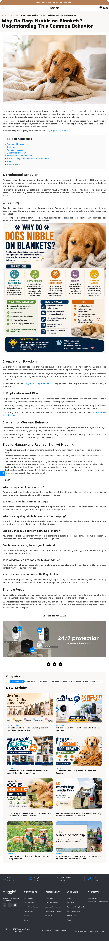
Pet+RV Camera (29, 903)
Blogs (4, 15)
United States (46, 930)
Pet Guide (70, 903)
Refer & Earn (49, 898)
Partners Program (51, 903)
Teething (11, 147)
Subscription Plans (73, 911)
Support (69, 920)
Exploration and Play (16, 152)
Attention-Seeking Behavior (19, 155)
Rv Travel (43, 681)
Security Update (80, 931)
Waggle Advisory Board (75, 907)
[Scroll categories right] (101, 681)
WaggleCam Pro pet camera (37, 383)
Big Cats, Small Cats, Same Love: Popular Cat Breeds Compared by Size (27, 729)
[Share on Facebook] (48, 664)
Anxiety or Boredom (16, 150)
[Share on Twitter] (54, 664)
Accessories (28, 915)
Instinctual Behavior (16, 144)
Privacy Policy (93, 931)
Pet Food (55, 681)
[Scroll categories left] (7, 681)
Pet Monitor (28, 898)
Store (26, 920)
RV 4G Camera (29, 911)
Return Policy (71, 915)
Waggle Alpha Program (53, 911)
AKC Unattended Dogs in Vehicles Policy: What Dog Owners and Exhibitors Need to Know (78, 814)
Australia (64, 930)
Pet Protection (82, 681)
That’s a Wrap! (13, 164)
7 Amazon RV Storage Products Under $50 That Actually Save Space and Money (28, 772)
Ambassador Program (53, 907)
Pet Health (67, 681)
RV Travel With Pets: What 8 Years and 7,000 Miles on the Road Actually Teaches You (78, 857)
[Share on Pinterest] (60, 664)
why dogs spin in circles (57, 130)
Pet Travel (31, 681)
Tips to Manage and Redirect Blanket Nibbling (28, 158)
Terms (103, 931)
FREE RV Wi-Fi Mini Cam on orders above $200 (54, 2)
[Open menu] (3, 8)
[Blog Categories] (2, 473)
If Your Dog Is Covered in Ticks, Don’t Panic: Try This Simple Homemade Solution (29, 814)
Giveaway (48, 915)
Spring (95, 681)
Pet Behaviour (13, 15)
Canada (56, 930)
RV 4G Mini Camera (31, 907)
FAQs (9, 161)
